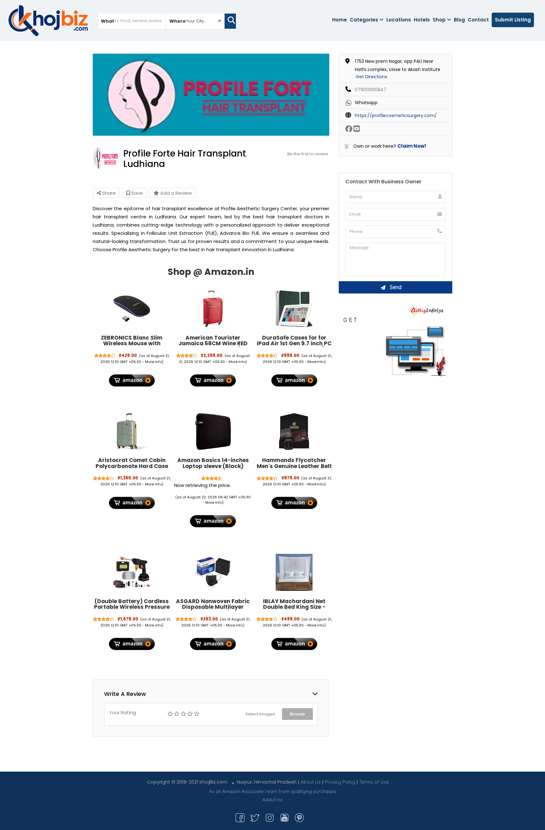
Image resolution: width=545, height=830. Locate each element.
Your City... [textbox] (196, 21)
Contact (478, 19)
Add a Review (175, 193)
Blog (459, 19)
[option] (211, 95)
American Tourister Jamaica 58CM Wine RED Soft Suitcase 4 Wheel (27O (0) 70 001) (213, 346)
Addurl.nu (272, 800)
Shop (439, 19)
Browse (297, 714)
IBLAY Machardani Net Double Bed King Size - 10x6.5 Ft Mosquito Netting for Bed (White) (294, 610)
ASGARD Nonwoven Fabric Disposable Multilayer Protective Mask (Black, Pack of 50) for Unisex (213, 610)
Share (108, 193)
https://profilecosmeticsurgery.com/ (396, 115)
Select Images (260, 714)
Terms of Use (374, 782)
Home (339, 19)
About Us (311, 782)
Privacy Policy (340, 782)
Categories (364, 19)
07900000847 (370, 89)
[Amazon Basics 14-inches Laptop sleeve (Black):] (212, 431)
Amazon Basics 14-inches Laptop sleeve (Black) (213, 463)
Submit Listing (513, 19)
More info (153, 361)
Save (136, 193)
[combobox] (195, 21)
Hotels (422, 19)
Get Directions (371, 77)
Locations (398, 19)
